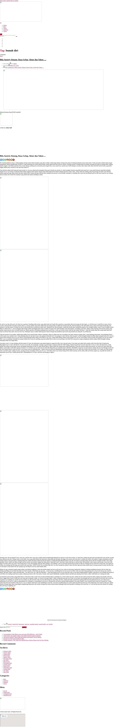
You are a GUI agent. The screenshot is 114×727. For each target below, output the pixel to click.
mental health (42, 624)
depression (21, 624)
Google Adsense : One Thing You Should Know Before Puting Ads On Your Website (25, 640)
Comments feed (7, 693)
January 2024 (6, 652)
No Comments (24, 67)
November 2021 (7, 663)
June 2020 (6, 672)
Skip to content (14, 0)
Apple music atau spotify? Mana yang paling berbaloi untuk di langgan (22, 635)
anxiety (10, 624)
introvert (27, 624)
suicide (51, 624)
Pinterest (5, 682)
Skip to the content (5, 0)
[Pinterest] (14, 160)
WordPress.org (7, 695)
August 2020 (6, 669)
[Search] (16, 36)
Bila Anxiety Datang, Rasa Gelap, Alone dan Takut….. (23, 60)
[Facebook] (1, 160)
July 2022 (6, 660)
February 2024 (7, 651)
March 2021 (6, 666)
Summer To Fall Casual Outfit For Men (13, 638)
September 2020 (7, 667)
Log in (5, 690)
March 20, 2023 (14, 65)
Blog (4, 27)
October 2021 (7, 664)
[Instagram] (7, 160)
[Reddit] (9, 160)
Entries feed (6, 692)
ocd (47, 624)
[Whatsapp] (5, 160)
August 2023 (6, 654)
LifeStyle (5, 30)
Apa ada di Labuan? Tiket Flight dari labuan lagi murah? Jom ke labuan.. (22, 637)
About (5, 31)
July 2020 (6, 670)
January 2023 (6, 657)
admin (15, 63)
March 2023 (6, 655)
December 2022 (7, 658)
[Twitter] (3, 160)
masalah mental (34, 624)
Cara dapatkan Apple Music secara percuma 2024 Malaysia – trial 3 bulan (22, 634)
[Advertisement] (50, 141)
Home (5, 25)
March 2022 (6, 661)
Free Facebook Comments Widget (57, 620)
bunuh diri (15, 624)
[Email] (11, 160)
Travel (5, 28)
